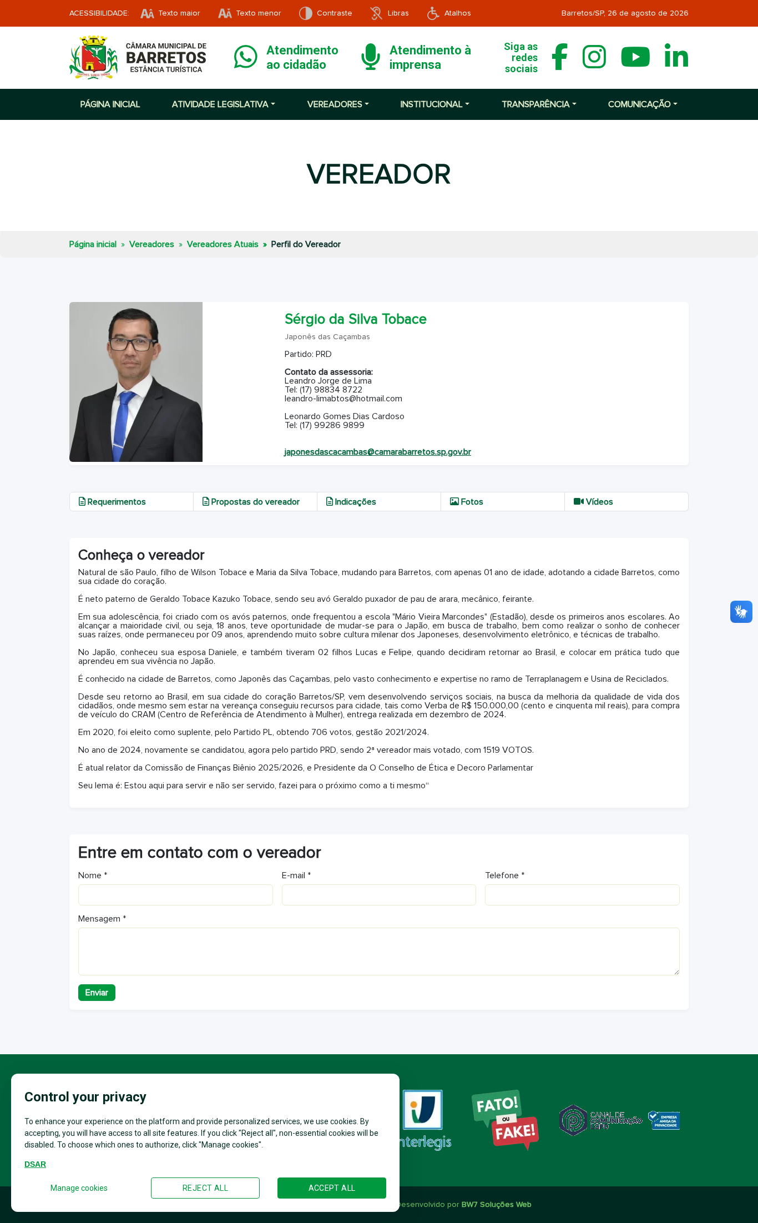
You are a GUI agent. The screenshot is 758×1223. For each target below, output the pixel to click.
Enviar (96, 992)
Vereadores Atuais (223, 244)
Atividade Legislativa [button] (220, 104)
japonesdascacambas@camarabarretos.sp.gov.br (378, 451)
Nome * (92, 875)
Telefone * (504, 875)
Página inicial (110, 104)
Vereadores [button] (334, 104)
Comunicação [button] (639, 104)
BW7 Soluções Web (497, 1205)
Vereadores (151, 244)
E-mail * (296, 875)
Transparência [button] (536, 104)
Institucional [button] (432, 104)
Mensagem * (102, 918)
